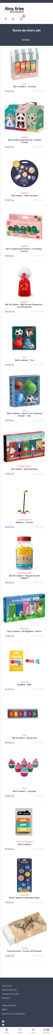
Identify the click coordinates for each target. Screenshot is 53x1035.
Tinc (24, 84)
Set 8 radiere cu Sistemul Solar (24, 898)
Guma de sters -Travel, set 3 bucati (24, 951)
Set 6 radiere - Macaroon (24, 738)
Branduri (6, 998)
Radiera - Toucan (24, 522)
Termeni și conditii (10, 994)
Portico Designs (24, 841)
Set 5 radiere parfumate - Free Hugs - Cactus (24, 250)
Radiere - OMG (24, 685)
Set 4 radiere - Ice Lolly (24, 86)
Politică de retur (9, 990)
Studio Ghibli (24, 466)
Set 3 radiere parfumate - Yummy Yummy (24, 141)
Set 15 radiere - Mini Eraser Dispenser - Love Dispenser (24, 305)
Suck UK (24, 682)
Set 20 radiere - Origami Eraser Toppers (24, 577)
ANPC (4, 1009)
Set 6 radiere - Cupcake (24, 791)
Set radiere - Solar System (24, 196)
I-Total (24, 948)
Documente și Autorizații (13, 1014)
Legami (24, 137)
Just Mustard (24, 519)
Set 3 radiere (24, 844)
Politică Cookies (9, 1005)
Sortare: (24, 40)
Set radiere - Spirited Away (24, 469)
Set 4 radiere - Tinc (24, 360)
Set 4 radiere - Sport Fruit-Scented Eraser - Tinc (24, 414)
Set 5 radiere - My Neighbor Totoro (24, 631)
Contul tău (7, 986)
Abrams (24, 628)
